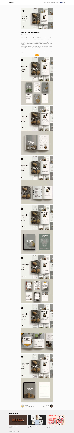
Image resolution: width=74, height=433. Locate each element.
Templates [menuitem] (61, 2)
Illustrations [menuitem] (53, 2)
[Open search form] (64, 2)
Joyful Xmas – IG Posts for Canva (52, 426)
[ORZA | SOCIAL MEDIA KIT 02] (37, 420)
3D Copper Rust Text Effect (14, 426)
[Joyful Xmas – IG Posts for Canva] (56, 420)
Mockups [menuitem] (57, 2)
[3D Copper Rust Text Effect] (18, 420)
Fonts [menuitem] (45, 2)
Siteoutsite (12, 2)
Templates (32, 34)
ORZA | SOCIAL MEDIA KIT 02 (33, 426)
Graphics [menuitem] (48, 2)
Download (37, 54)
